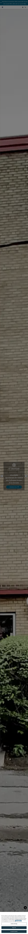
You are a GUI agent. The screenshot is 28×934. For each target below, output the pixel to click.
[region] (14, 923)
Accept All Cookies (13, 931)
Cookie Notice (18, 921)
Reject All (14, 927)
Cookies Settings (14, 923)
